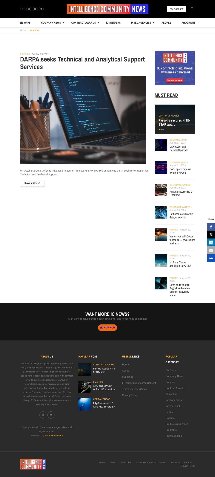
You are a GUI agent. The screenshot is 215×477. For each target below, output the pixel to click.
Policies (170, 418)
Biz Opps (25, 23)
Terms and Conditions (134, 389)
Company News (51, 23)
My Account (176, 9)
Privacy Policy (130, 395)
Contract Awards (83, 23)
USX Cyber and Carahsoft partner (179, 148)
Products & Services (177, 424)
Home (23, 30)
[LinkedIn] (211, 242)
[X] (211, 235)
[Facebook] (211, 227)
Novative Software (54, 435)
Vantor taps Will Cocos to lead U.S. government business (182, 239)
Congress (171, 382)
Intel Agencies (141, 23)
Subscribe (127, 377)
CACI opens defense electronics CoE (180, 171)
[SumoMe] (211, 258)
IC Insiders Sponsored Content (139, 383)
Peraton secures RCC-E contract (181, 193)
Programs (188, 23)
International (173, 406)
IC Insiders (113, 23)
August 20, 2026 (178, 187)
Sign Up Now (107, 328)
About (125, 371)
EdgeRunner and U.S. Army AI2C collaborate (104, 404)
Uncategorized (174, 436)
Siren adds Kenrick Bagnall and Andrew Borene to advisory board (180, 290)
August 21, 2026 (178, 142)
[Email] (211, 250)
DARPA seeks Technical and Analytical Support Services (82, 63)
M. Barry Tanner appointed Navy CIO (180, 264)
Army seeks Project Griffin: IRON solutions (104, 387)
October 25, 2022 (40, 54)
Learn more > (51, 404)
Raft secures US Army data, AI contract (181, 215)
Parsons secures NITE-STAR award (174, 122)
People (166, 23)
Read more (30, 183)
